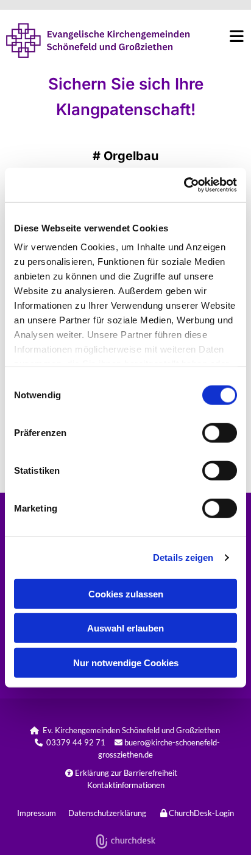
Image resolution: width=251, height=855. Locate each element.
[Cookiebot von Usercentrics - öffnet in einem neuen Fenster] (183, 185)
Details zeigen (183, 557)
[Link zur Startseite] (94, 40)
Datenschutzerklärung (107, 813)
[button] (219, 36)
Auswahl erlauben (125, 628)
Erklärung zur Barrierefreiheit (121, 773)
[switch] (219, 432)
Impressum (36, 813)
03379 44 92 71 (75, 742)
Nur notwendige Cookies (126, 662)
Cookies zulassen (125, 593)
